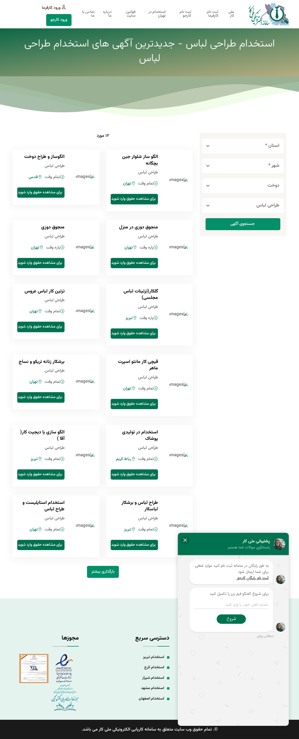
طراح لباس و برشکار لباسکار (139, 506)
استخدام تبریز (153, 657)
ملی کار (231, 14)
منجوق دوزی (53, 227)
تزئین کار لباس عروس (45, 291)
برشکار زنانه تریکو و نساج (42, 362)
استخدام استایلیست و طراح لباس (43, 506)
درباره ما (107, 14)
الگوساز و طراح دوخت (44, 157)
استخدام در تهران (157, 14)
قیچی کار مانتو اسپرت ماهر (138, 365)
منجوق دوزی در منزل (138, 227)
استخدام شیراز (153, 678)
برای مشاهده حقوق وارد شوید (133, 199)
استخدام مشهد (152, 688)
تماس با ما (88, 14)
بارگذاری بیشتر (102, 572)
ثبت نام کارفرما (212, 14)
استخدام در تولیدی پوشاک (140, 435)
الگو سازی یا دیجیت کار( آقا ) (42, 435)
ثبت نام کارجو (185, 14)
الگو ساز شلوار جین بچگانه (140, 160)
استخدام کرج (154, 667)
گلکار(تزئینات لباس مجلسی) (141, 295)
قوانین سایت (130, 14)
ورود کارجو (59, 20)
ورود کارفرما (51, 8)
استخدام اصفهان (151, 699)
